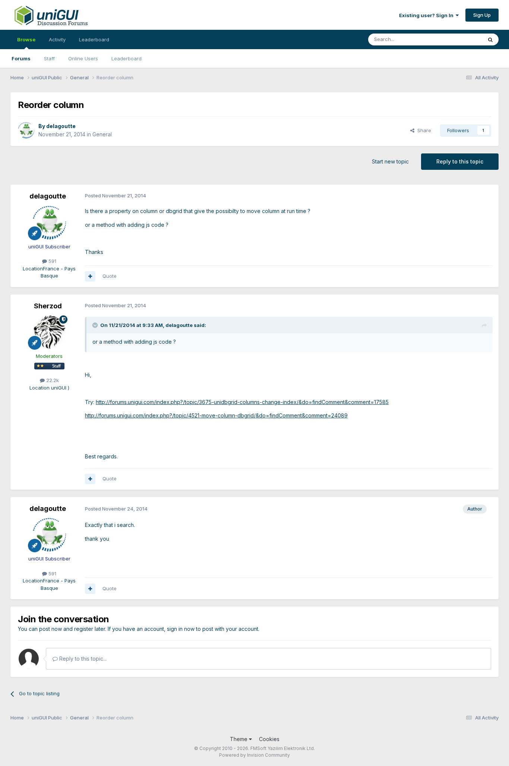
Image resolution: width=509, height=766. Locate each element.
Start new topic (390, 161)
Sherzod (48, 306)
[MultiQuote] (90, 276)
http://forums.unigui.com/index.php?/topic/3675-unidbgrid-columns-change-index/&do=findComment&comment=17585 (242, 402)
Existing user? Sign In (427, 15)
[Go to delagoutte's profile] (26, 130)
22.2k (52, 380)
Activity (57, 39)
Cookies (269, 739)
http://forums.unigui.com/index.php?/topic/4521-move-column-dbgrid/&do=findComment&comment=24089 (216, 415)
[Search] (490, 39)
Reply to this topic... (82, 658)
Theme (239, 739)
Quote (109, 276)
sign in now (181, 629)
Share (422, 130)
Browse (26, 39)
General (102, 134)
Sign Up (482, 15)
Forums (21, 58)
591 (51, 261)
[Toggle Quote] (95, 325)
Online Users (83, 58)
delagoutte (61, 126)
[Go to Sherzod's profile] (49, 332)
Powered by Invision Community (254, 755)
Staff (49, 58)
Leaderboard (126, 58)
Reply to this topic (459, 161)
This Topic (460, 39)
